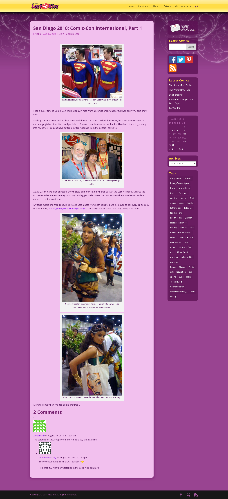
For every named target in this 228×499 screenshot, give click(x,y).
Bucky (172, 193)
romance (174, 262)
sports (173, 277)
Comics (142, 6)
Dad (192, 198)
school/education (178, 272)
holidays (183, 227)
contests (183, 198)
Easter (181, 203)
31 (173, 145)
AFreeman (38, 435)
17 (173, 137)
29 (185, 141)
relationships (187, 257)
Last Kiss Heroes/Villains (180, 232)
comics (173, 198)
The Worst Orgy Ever (179, 89)
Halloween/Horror (178, 222)
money (173, 247)
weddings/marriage (179, 291)
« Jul (171, 148)
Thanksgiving (176, 281)
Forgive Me (174, 107)
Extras (167, 6)
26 (178, 141)
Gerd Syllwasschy (47, 457)
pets (172, 252)
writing (173, 296)
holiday (173, 227)
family (190, 203)
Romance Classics (178, 267)
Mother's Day (185, 247)
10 (173, 133)
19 (178, 137)
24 (173, 141)
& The (68, 208)
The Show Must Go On (180, 85)
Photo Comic (183, 252)
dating (173, 203)
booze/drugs (184, 188)
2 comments (72, 33)
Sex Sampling (175, 94)
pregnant (174, 257)
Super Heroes (185, 277)
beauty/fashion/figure (179, 183)
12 (178, 133)
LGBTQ (173, 237)
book (172, 188)
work (193, 291)
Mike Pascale (175, 242)
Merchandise (181, 6)
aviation (188, 178)
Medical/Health (186, 237)
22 (185, 137)
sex (190, 272)
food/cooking (176, 213)
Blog (61, 33)
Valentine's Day (177, 286)
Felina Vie (188, 208)
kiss (192, 227)
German (188, 218)
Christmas (183, 193)
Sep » (182, 148)
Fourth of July (176, 218)
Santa (191, 267)
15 (185, 133)
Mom (187, 242)
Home (131, 6)
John (38, 33)
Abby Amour (175, 178)
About (156, 6)
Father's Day (175, 208)
